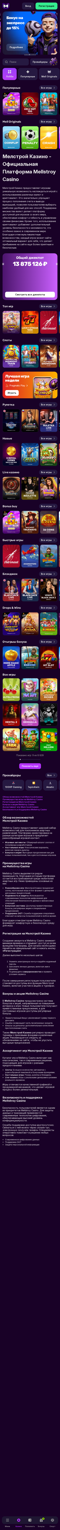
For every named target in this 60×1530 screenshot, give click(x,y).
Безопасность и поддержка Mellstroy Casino (25, 809)
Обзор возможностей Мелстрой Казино (23, 797)
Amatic (50, 787)
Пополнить (30, 1526)
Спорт (52, 1526)
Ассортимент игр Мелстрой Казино (21, 807)
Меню (7, 1526)
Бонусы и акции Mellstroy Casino (18, 804)
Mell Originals (49, 76)
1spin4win (33, 787)
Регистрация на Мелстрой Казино (19, 802)
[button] (26, 54)
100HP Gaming (13, 787)
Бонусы (41, 1522)
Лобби (9, 76)
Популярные (27, 76)
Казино (19, 1526)
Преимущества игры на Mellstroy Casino (23, 799)
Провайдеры (40, 62)
